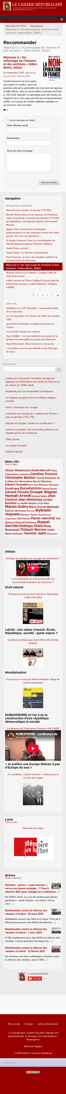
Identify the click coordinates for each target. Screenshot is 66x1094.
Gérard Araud (49, 488)
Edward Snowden (16, 484)
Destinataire (13, 138)
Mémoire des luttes (33, 828)
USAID (50, 529)
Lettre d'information (47, 1024)
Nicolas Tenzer (29, 514)
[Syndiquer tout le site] (33, 1072)
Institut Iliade (39, 496)
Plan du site (14, 1024)
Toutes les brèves (13, 878)
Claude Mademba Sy (48, 478)
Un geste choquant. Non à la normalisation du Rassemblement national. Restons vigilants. (30, 242)
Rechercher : (10, 364)
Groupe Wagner (43, 492)
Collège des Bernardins (18, 481)
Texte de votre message (19, 150)
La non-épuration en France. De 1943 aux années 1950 (33, 318)
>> (58, 369)
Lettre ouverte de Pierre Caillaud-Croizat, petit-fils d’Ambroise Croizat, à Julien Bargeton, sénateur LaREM (32, 284)
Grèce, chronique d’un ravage (22, 407)
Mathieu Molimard (15, 510)
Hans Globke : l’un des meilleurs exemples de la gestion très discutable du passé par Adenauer (32, 338)
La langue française (16, 445)
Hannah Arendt (18, 496)
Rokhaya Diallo (31, 526)
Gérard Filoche (17, 492)
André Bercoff (40, 470)
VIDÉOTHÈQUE (14, 451)
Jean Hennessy (30, 499)
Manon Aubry (16, 506)
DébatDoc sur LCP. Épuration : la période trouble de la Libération (32, 310)
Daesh (36, 481)
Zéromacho (52, 534)
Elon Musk (33, 485)
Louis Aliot (43, 503)
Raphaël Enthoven (26, 522)
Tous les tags (11, 464)
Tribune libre (23, 76)
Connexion (9, 1062)
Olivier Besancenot (18, 470)
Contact (29, 1024)
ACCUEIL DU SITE (16, 26)
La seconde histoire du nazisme (23, 331)
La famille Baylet (26, 503)
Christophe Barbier (20, 477)
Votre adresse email (17, 125)
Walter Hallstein (14, 533)
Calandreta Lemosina (17, 474)
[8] (58, 295)
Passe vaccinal (43, 518)
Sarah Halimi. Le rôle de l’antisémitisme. (27, 252)
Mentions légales (33, 1046)
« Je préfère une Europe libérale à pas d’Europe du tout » (32, 350)
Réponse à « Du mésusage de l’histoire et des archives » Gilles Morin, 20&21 (20, 62)
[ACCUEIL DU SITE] (33, 6)
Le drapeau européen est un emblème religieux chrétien (31, 399)
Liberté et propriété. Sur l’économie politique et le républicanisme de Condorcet (32, 431)
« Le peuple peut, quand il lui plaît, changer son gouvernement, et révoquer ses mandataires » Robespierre (33, 1036)
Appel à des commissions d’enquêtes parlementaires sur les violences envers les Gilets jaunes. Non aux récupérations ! (32, 232)
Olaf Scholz (23, 518)
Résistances (36, 26)
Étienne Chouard (49, 484)
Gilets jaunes (12, 439)
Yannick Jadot (35, 533)
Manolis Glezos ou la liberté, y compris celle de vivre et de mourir (31, 274)
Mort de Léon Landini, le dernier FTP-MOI (28, 210)
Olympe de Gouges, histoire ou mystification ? (30, 423)
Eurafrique (12, 488)
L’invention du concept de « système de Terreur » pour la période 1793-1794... (32, 415)
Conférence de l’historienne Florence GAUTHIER (33, 728)
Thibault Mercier (33, 529)
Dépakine (46, 481)
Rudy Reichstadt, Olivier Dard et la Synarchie (30, 343)
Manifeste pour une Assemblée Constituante (29, 391)
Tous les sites (11, 822)
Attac (54, 470)
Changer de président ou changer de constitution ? (33, 558)
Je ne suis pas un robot (22, 120)
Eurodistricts (30, 488)
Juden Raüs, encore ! (17, 248)
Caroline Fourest (43, 474)
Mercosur (30, 511)
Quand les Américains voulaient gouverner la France (30, 325)
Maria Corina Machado (44, 506)
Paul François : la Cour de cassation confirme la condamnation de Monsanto (31, 259)
